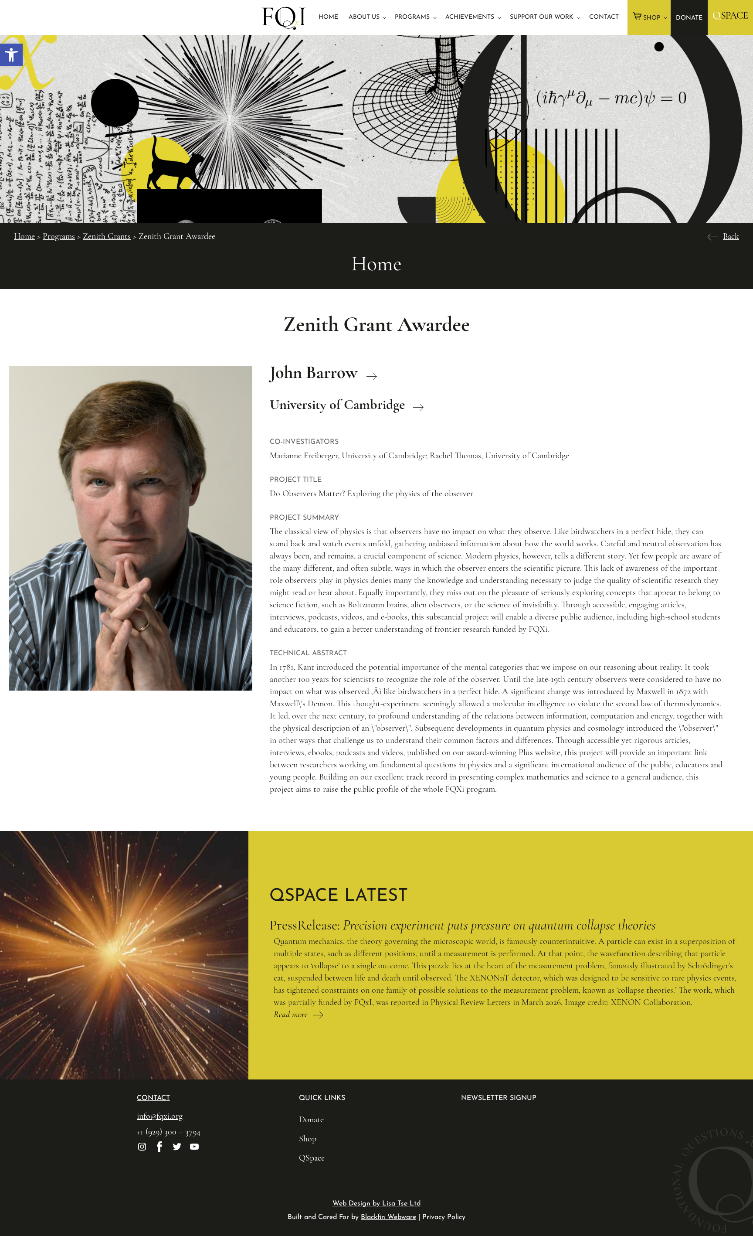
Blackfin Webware (388, 1217)
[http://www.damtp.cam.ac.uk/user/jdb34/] (369, 372)
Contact (153, 1098)
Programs (59, 236)
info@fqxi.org (160, 1116)
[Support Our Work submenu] (578, 17)
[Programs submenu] (435, 17)
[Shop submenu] (665, 17)
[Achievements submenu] (499, 17)
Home (24, 236)
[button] (11, 55)
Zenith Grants (107, 236)
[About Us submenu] (384, 17)
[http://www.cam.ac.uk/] (416, 404)
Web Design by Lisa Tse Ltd (376, 1203)
